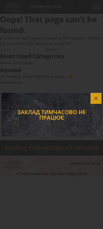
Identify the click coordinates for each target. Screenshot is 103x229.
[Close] (96, 98)
